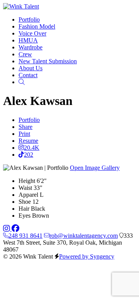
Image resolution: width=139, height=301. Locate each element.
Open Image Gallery (95, 167)
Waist (25, 187)
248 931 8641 (25, 235)
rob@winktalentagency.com (83, 235)
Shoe (25, 201)
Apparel (28, 194)
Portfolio (29, 120)
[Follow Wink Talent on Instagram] (7, 228)
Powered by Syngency (86, 256)
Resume (28, 140)
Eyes (25, 215)
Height (27, 181)
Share (25, 126)
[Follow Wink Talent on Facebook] (15, 228)
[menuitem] (29, 19)
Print (24, 133)
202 (28, 154)
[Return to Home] (21, 6)
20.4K (31, 147)
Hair (24, 208)
